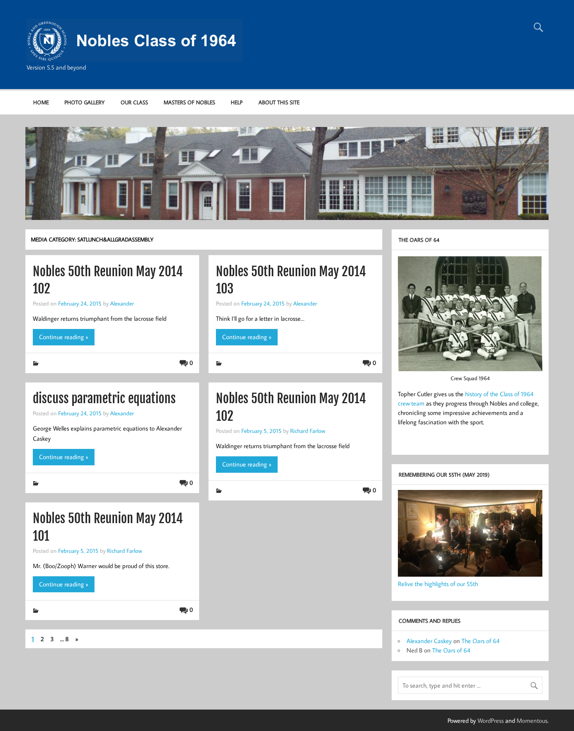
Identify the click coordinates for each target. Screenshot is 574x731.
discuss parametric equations (104, 398)
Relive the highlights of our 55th (438, 584)
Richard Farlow (307, 430)
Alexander (122, 303)
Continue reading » (63, 337)
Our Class (134, 102)
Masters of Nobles (189, 102)
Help (236, 102)
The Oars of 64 (480, 641)
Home (41, 102)
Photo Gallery (84, 102)
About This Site (278, 102)
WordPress (491, 720)
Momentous (532, 720)
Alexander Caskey (429, 641)
